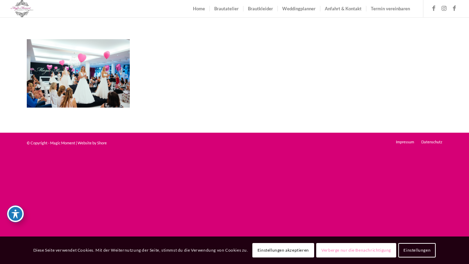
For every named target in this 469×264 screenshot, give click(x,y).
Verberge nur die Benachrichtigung (356, 250)
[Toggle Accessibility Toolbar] (15, 214)
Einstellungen (417, 250)
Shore (102, 143)
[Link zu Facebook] (434, 8)
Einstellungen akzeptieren (283, 250)
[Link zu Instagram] (444, 8)
